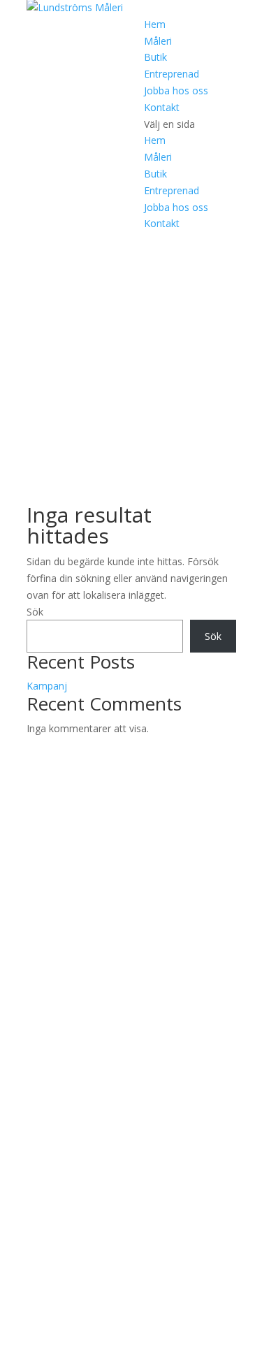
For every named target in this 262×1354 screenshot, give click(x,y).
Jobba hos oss (176, 90)
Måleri (158, 41)
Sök (35, 611)
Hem (155, 24)
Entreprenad (171, 73)
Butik (155, 57)
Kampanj (47, 685)
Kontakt (162, 107)
